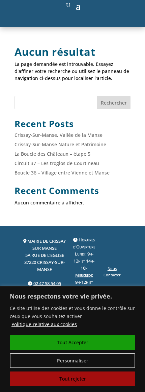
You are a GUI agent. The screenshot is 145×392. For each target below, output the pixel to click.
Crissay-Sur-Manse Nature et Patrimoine (60, 144)
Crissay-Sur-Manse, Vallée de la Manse (58, 135)
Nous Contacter (112, 271)
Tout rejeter (72, 379)
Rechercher (114, 103)
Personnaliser (72, 360)
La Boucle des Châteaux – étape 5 (52, 154)
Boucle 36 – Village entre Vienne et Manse (62, 172)
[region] (72, 339)
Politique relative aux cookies (44, 324)
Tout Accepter (72, 342)
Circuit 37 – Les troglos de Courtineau (56, 163)
